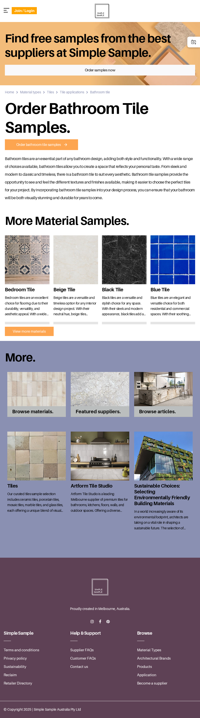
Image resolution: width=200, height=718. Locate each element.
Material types (30, 92)
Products (144, 667)
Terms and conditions (21, 650)
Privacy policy (15, 658)
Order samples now (100, 70)
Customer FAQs (83, 658)
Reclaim (10, 675)
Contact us (79, 667)
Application (146, 675)
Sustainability (15, 667)
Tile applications (72, 92)
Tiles (50, 92)
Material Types (149, 650)
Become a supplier (152, 683)
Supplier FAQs (82, 650)
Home (9, 92)
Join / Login (24, 11)
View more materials (29, 331)
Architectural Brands (154, 658)
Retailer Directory (18, 683)
